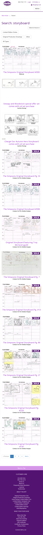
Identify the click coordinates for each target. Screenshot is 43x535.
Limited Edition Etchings (21, 506)
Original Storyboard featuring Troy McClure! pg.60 (21, 243)
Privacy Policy (21, 526)
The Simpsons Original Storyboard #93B (21, 209)
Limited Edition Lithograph (21, 503)
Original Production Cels (21, 496)
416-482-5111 (21, 478)
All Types (6, 41)
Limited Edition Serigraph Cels (21, 501)
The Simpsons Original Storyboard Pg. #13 (21, 309)
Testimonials (21, 489)
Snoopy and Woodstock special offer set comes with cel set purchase (21, 104)
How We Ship (21, 517)
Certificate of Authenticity (21, 524)
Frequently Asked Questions (21, 485)
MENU (37, 8)
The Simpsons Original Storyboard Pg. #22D (21, 409)
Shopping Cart (36, 5)
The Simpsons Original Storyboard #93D (21, 72)
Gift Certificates (21, 522)
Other (28, 37)
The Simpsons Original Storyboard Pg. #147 (21, 445)
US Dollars (35, 2)
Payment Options (21, 520)
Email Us (21, 481)
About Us (21, 483)
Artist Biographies (21, 508)
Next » (27, 456)
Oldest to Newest (34, 28)
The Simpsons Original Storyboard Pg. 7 (22, 277)
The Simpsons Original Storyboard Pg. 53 (21, 176)
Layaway (21, 487)
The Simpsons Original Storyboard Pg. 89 (21, 342)
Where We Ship (21, 515)
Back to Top (21, 468)
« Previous (6, 456)
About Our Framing (21, 518)
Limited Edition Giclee (10, 32)
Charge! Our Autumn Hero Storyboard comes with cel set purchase (21, 142)
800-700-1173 (22, 480)
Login (29, 2)
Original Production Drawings (12, 37)
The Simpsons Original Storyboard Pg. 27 (21, 375)
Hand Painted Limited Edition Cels (21, 499)
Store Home (5, 15)
